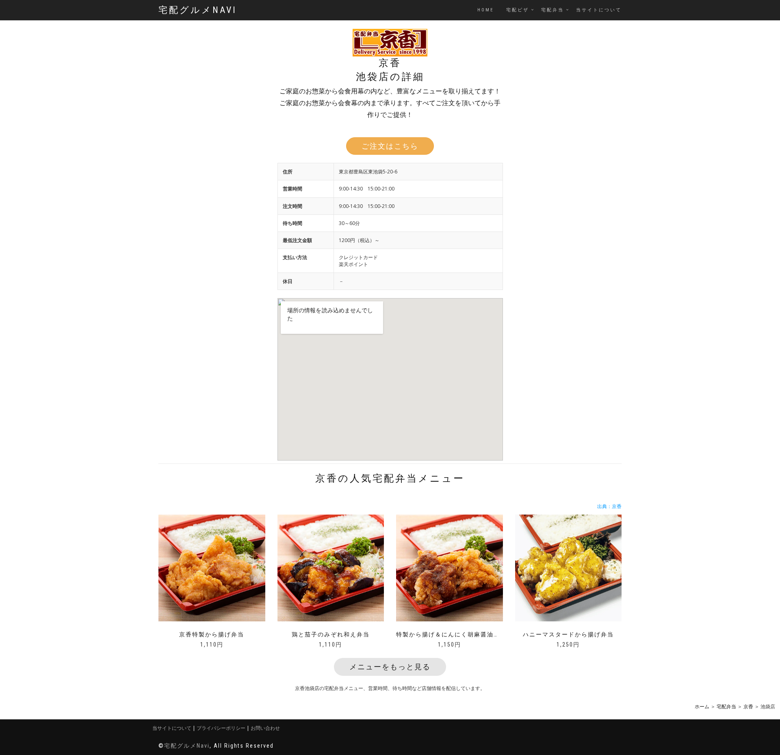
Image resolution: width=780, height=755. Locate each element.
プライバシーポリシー (221, 728)
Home (485, 10)
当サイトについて (599, 10)
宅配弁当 (552, 10)
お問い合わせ (265, 728)
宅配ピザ (517, 10)
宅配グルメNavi (197, 10)
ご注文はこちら (390, 146)
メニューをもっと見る (390, 666)
